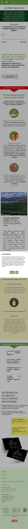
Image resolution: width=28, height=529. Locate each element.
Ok (17, 272)
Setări (12, 272)
